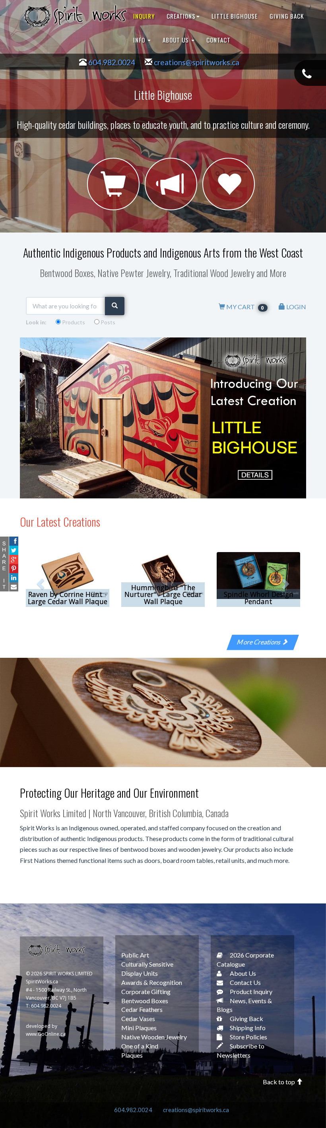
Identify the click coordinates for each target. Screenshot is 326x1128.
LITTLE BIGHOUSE (235, 16)
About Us (242, 973)
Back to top (279, 1081)
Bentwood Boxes (144, 1000)
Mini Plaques (139, 1027)
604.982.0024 (111, 62)
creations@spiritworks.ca (196, 62)
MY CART (245, 306)
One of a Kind (139, 1046)
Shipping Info (247, 1027)
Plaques (132, 1055)
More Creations (259, 641)
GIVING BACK (287, 16)
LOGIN (295, 306)
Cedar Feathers (142, 1009)
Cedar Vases (138, 1018)
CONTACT (218, 39)
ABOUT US (176, 39)
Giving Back (246, 1018)
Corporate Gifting (146, 991)
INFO (140, 39)
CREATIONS (181, 16)
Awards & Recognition (151, 982)
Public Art (135, 955)
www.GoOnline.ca (46, 1034)
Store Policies (248, 1037)
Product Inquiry (250, 991)
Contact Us (245, 982)
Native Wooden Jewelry (154, 1037)
